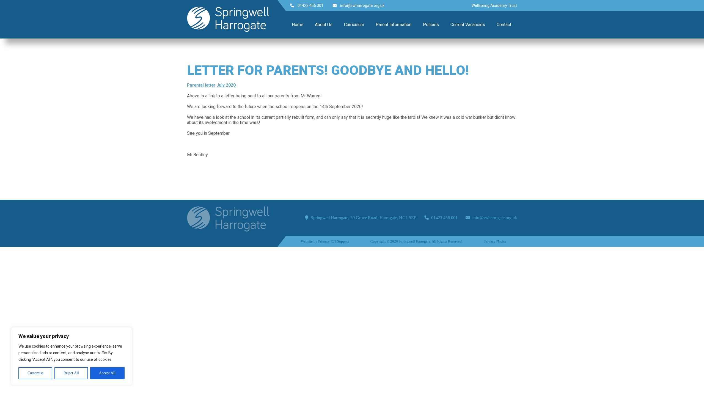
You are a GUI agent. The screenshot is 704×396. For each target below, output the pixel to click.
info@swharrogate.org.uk (361, 5)
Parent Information (393, 24)
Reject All (71, 373)
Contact (504, 24)
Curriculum (354, 24)
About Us (323, 24)
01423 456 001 (310, 5)
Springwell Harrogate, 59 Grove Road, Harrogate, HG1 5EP (363, 217)
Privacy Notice (495, 241)
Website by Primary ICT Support (325, 241)
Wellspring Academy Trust (494, 5)
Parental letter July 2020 (211, 85)
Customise (35, 373)
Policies (431, 24)
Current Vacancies (467, 24)
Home (297, 24)
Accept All (107, 373)
